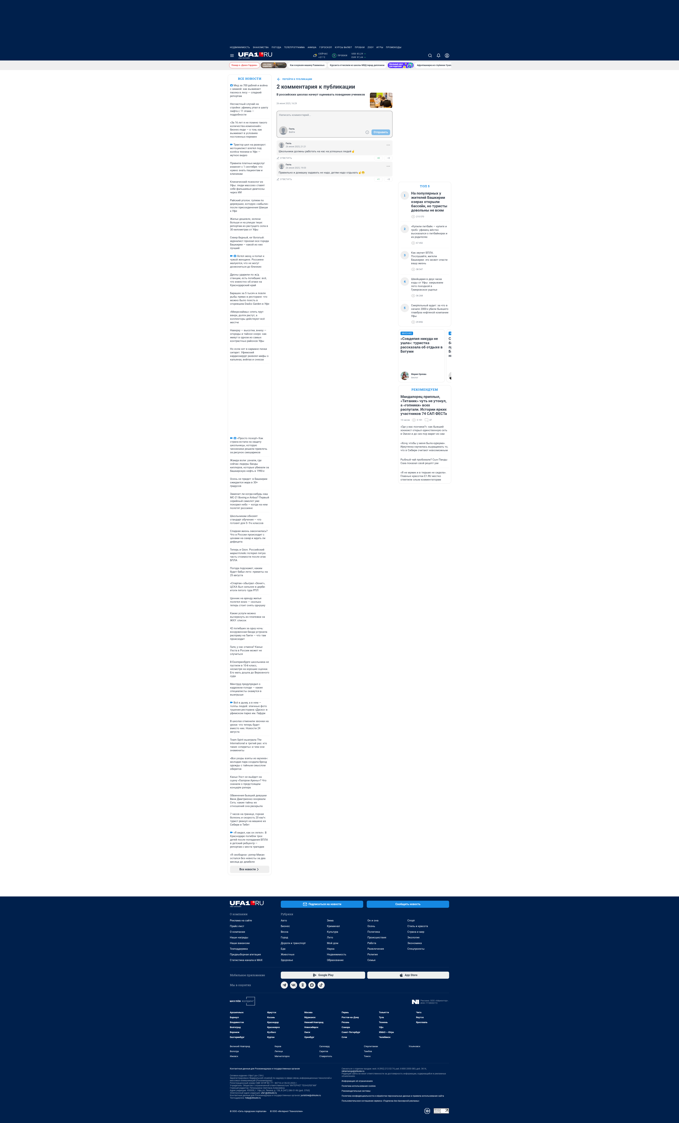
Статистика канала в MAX (246, 960)
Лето (330, 937)
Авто (284, 920)
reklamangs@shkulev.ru (353, 1071)
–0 (388, 158)
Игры (379, 47)
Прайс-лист (237, 926)
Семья (371, 960)
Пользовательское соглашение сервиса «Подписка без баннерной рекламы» (380, 1101)
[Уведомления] (438, 55)
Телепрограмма (294, 47)
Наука (330, 948)
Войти (292, 132)
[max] (311, 985)
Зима (330, 920)
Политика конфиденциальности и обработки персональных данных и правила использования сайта (393, 1096)
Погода (276, 47)
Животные (287, 954)
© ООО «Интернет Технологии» (286, 1111)
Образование (335, 960)
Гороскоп (325, 47)
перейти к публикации (297, 79)
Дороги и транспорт (293, 943)
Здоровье (287, 960)
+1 (378, 179)
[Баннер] (274, 65)
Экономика (414, 943)
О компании (237, 931)
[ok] (302, 985)
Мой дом (332, 943)
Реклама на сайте (241, 920)
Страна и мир (415, 931)
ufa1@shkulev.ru (269, 1093)
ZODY (371, 47)
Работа (371, 943)
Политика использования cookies (359, 1086)
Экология (413, 937)
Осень (371, 926)
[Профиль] (447, 55)
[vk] (293, 985)
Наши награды (239, 937)
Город (284, 937)
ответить (286, 158)
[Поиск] (430, 55)
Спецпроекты (416, 948)
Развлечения (375, 948)
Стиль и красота (417, 926)
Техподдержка (239, 948)
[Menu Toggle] (232, 55)
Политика (373, 931)
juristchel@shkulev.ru (311, 1095)
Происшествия (376, 937)
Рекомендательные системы (356, 1091)
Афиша (312, 47)
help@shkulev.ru (253, 1098)
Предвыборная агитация (245, 954)
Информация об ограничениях (357, 1081)
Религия (372, 954)
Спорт (411, 920)
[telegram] (284, 985)
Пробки (360, 47)
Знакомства (261, 47)
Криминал (333, 926)
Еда (283, 948)
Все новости (249, 79)
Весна (284, 931)
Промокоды (393, 47)
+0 (378, 158)
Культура (332, 931)
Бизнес (285, 926)
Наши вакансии (240, 943)
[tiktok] (321, 985)
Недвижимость (240, 47)
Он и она (372, 920)
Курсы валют (343, 47)
